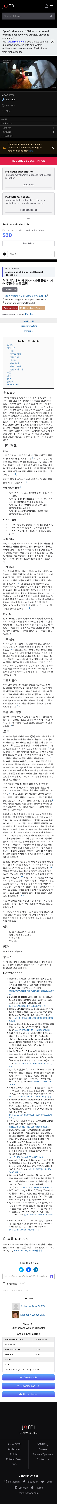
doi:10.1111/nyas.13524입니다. (24, 1229)
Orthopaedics (10, 308)
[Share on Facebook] (28, 1269)
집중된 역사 (15, 354)
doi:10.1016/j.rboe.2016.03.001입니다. (27, 1005)
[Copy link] (51, 1276)
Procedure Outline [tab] (28, 326)
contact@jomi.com (28, 1493)
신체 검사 (14, 357)
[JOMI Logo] (8, 6)
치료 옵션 (14, 363)
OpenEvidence (16, 41)
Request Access (28, 209)
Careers (42, 1449)
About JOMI (14, 1444)
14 (51, 867)
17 (18, 920)
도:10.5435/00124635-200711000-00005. (29, 1126)
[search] (51, 16)
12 (9, 793)
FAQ (14, 1464)
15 (50, 786)
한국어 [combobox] (13, 254)
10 (48, 748)
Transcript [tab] (28, 331)
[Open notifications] (46, 6)
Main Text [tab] (29, 321)
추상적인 (11, 345)
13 (9, 850)
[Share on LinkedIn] (35, 1269)
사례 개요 (11, 348)
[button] (28, 74)
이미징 (13, 360)
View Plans (28, 184)
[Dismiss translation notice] (53, 148)
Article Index (14, 1449)
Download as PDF (30, 1386)
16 (23, 895)
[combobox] (25, 16)
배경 (12, 351)
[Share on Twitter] (21, 1269)
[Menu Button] (51, 6)
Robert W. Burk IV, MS (33, 1306)
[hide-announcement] (52, 41)
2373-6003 (31, 1433)
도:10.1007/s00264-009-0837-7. (38, 1187)
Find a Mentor (30, 1394)
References (13, 384)
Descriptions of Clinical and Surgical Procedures (24, 273)
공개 (9, 378)
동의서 (10, 381)
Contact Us (43, 1459)
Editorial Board (14, 1459)
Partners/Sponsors (43, 1454)
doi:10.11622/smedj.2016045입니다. (26, 1157)
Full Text (29, 314)
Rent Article (29, 243)
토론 (9, 372)
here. (31, 150)
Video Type (8, 95)
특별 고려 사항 (17, 369)
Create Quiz (30, 1377)
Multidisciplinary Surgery (32, 308)
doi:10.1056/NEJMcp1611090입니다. (33, 1029)
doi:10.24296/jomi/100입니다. (28, 1250)
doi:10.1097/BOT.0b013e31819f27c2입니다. (30, 1096)
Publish (14, 1454)
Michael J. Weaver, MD (32, 1314)
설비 (9, 375)
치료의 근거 (15, 366)
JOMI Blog (42, 1444)
